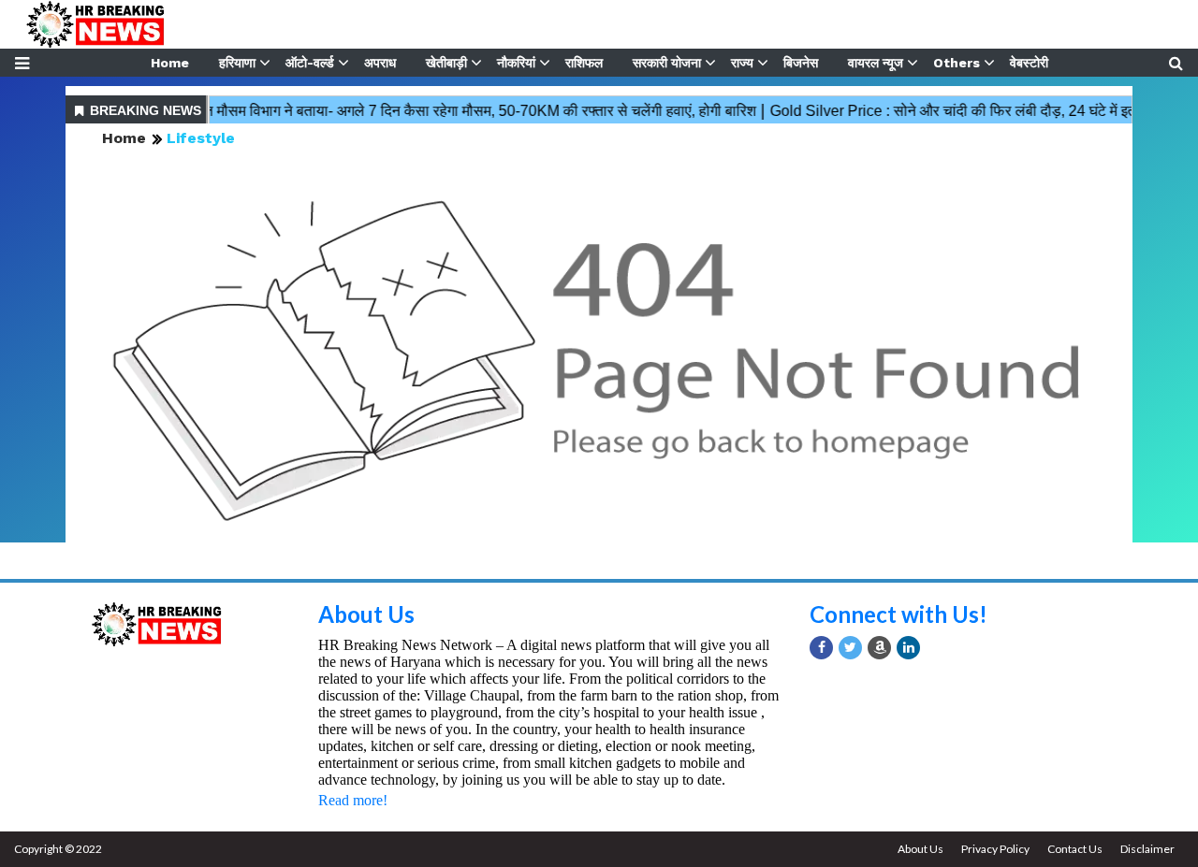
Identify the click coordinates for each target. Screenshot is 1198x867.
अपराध (380, 62)
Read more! (352, 800)
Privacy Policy (995, 849)
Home (170, 62)
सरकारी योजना (667, 62)
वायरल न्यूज (875, 62)
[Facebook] (821, 647)
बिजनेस (800, 62)
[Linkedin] (908, 647)
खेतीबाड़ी (446, 62)
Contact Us (1075, 849)
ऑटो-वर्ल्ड (309, 62)
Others (956, 62)
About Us (366, 614)
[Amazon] (879, 647)
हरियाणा (237, 62)
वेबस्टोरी (1029, 62)
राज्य (742, 62)
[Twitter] (850, 647)
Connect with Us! (898, 614)
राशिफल (584, 62)
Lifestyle (201, 138)
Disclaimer (1147, 849)
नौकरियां (516, 62)
